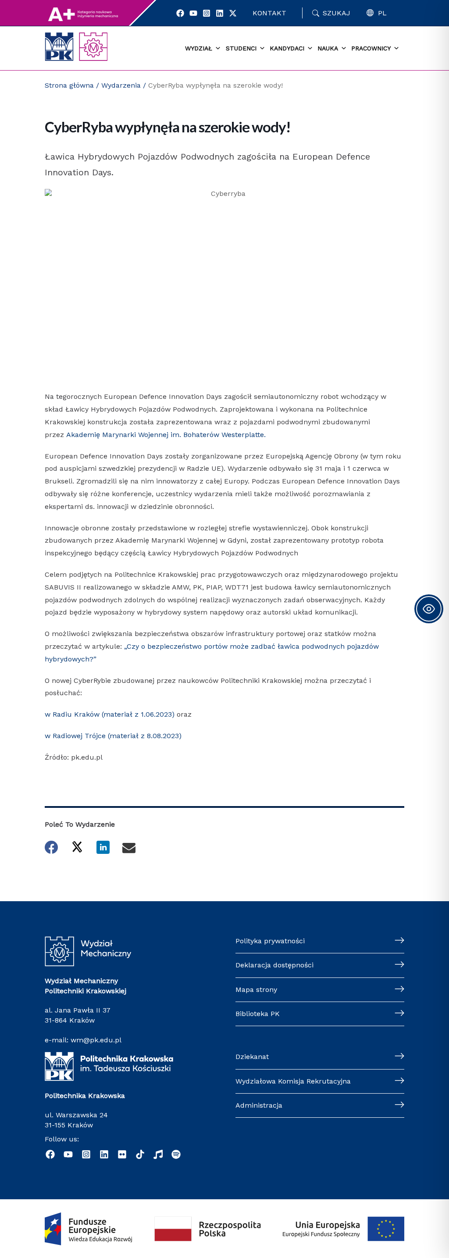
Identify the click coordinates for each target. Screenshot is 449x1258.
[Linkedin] (220, 13)
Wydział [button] (198, 48)
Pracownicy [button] (371, 48)
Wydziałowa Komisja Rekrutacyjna (293, 1081)
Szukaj (336, 13)
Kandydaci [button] (287, 48)
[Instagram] (206, 13)
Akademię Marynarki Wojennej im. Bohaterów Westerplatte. (166, 434)
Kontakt (269, 13)
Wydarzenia (121, 85)
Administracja (258, 1105)
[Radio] (158, 1154)
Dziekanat (252, 1056)
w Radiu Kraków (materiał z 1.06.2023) (110, 714)
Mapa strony (256, 989)
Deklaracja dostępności (274, 965)
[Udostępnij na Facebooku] (51, 847)
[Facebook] (180, 13)
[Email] (128, 847)
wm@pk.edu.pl (96, 1040)
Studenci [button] (241, 48)
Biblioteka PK (257, 1013)
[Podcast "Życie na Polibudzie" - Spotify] (176, 1154)
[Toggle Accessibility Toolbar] (428, 608)
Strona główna (69, 85)
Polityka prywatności (270, 941)
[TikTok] (140, 1154)
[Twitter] (233, 13)
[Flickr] (122, 1154)
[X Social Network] (77, 846)
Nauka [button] (327, 48)
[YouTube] (193, 13)
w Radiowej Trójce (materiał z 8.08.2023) (113, 736)
